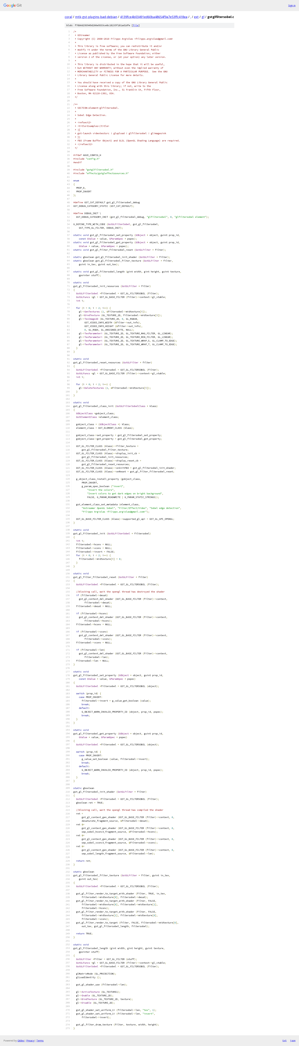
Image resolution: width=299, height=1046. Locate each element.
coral (68, 17)
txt (284, 1040)
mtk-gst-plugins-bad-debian (96, 17)
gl (203, 17)
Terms (40, 1040)
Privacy (30, 1040)
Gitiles (20, 1040)
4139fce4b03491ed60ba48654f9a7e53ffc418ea (153, 17)
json (293, 1040)
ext (196, 17)
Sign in (292, 5)
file (135, 25)
